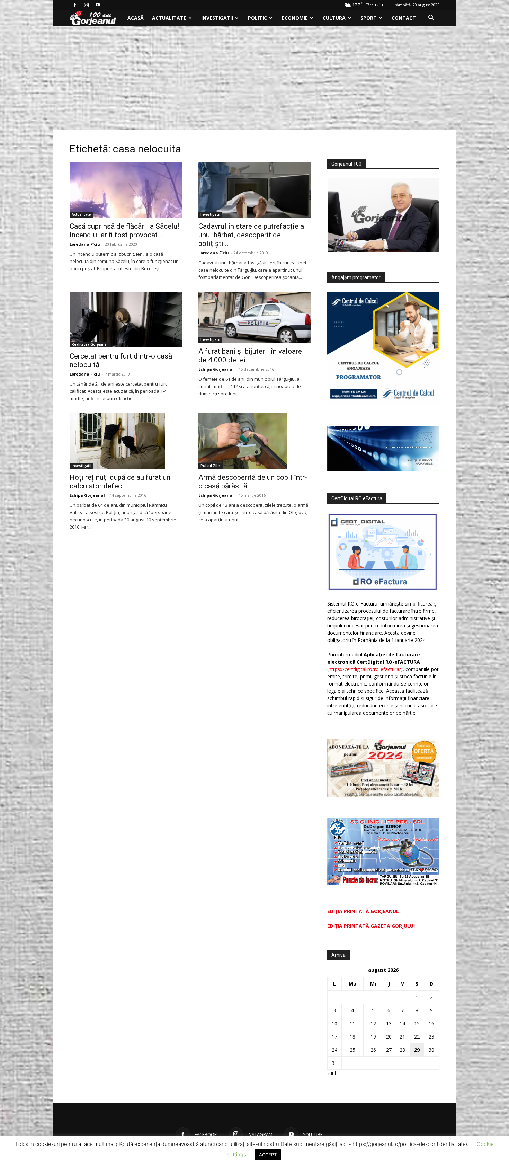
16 (431, 1023)
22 (417, 1036)
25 (352, 1049)
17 (334, 1036)
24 (334, 1049)
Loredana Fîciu (85, 244)
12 (373, 1023)
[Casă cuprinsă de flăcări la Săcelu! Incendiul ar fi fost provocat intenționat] (126, 190)
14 (402, 1023)
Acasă (135, 18)
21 (402, 1036)
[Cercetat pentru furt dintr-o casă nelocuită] (126, 319)
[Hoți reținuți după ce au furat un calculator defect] (126, 441)
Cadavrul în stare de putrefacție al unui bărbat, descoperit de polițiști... (252, 235)
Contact (404, 18)
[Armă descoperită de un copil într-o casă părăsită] (254, 441)
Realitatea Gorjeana (89, 344)
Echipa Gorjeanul (216, 369)
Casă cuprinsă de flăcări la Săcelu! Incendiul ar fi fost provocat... (124, 230)
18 (352, 1036)
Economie (295, 18)
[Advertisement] (254, 78)
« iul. (332, 1073)
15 (417, 1023)
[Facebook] (75, 5)
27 (389, 1049)
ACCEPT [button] (268, 1154)
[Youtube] (97, 5)
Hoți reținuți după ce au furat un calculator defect (120, 481)
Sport (368, 18)
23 (431, 1036)
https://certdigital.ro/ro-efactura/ (365, 669)
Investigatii (217, 18)
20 (389, 1036)
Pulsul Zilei (210, 465)
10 (334, 1023)
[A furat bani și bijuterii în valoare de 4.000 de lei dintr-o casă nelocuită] (254, 317)
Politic (257, 18)
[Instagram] (86, 5)
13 (389, 1023)
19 (373, 1036)
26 (373, 1049)
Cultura (334, 18)
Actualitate (169, 18)
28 (402, 1049)
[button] (431, 18)
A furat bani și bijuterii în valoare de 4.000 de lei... (250, 355)
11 (352, 1023)
